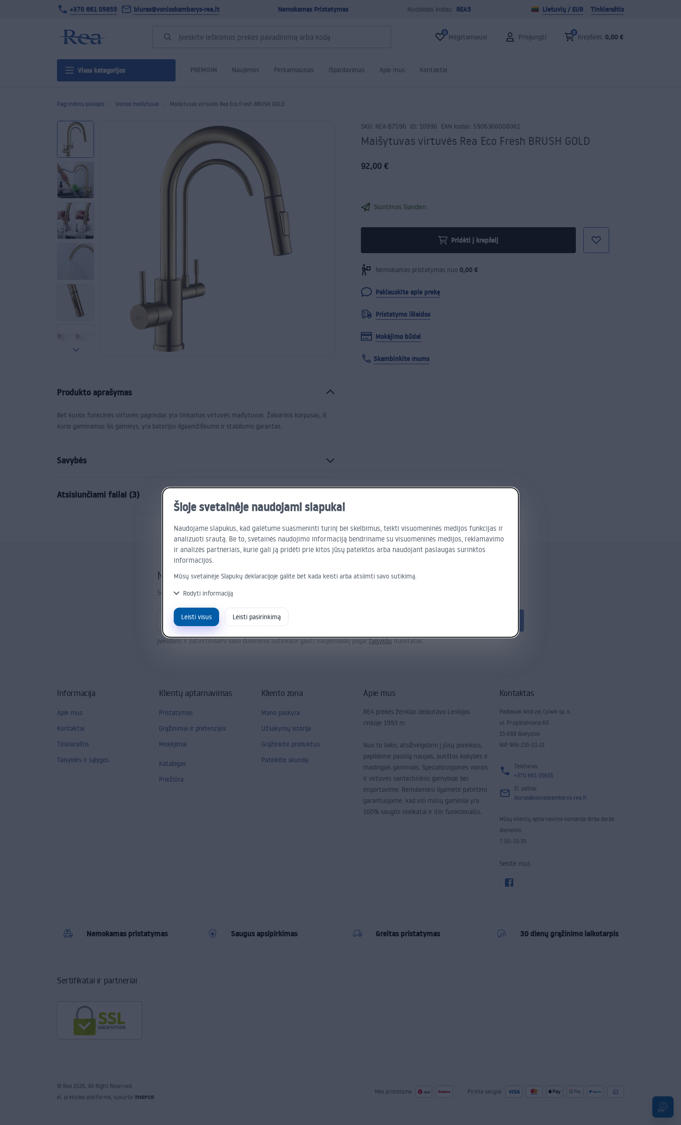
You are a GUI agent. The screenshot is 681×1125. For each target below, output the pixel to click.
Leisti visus (196, 616)
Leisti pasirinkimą (257, 616)
